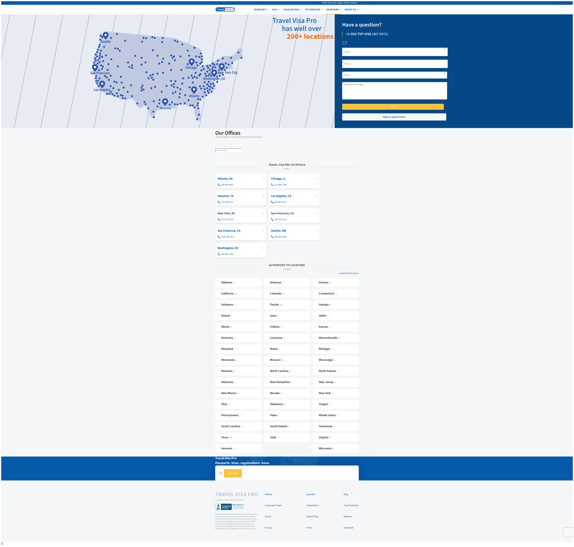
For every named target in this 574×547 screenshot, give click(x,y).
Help (324, 3)
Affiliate (268, 494)
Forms (268, 516)
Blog (346, 494)
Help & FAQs (312, 516)
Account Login (335, 3)
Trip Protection (351, 505)
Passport (260, 9)
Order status (350, 3)
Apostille (310, 494)
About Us (350, 9)
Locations (332, 9)
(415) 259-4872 (227, 236)
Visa (274, 9)
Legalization (291, 9)
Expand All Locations (349, 273)
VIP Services (312, 9)
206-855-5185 (280, 236)
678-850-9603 (227, 184)
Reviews (348, 516)
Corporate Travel (273, 505)
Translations (312, 505)
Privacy (268, 527)
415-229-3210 (280, 219)
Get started (233, 473)
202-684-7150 (227, 254)
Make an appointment (394, 117)
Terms (309, 527)
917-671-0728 (227, 219)
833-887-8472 (280, 202)
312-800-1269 (280, 184)
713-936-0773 (227, 202)
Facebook (348, 527)
